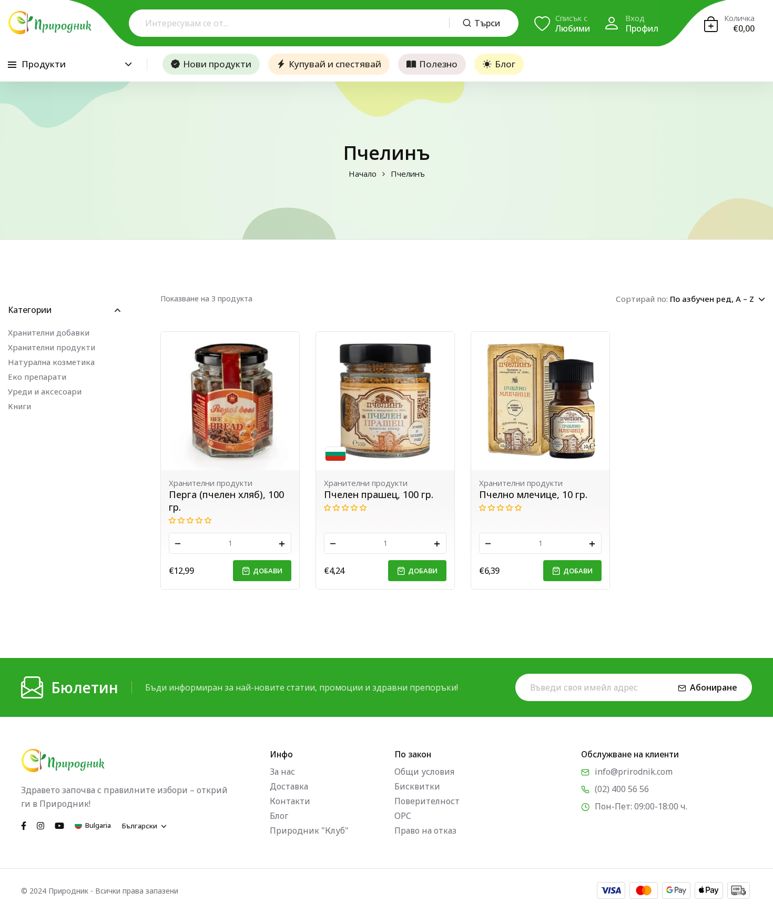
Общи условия (424, 771)
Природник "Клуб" (309, 830)
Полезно (438, 64)
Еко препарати (37, 376)
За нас (282, 771)
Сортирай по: (642, 298)
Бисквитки (417, 786)
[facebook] (23, 825)
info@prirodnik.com (634, 771)
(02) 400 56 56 (622, 789)
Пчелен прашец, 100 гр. (378, 494)
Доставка (289, 786)
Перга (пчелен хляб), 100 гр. (226, 500)
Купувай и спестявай (335, 64)
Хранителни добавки (48, 332)
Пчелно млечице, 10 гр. (533, 494)
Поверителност (427, 801)
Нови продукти (217, 64)
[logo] (50, 22)
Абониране (713, 687)
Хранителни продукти (51, 347)
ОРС (402, 816)
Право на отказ (425, 830)
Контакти (290, 801)
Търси (487, 23)
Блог (505, 64)
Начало (363, 173)
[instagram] (40, 825)
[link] (230, 401)
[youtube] (59, 825)
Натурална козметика (51, 362)
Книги (19, 406)
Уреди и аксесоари (45, 391)
